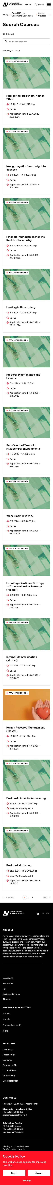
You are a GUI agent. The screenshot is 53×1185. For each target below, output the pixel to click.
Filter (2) (10, 34)
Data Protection (10, 1081)
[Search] (6, 42)
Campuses (8, 1049)
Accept (38, 1173)
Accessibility (9, 1075)
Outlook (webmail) (12, 1025)
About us (7, 999)
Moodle (6, 1019)
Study (5, 14)
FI (43, 914)
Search (41, 4)
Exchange (7, 1060)
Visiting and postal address (16, 1146)
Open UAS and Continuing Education (22, 14)
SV (47, 914)
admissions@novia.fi (13, 1132)
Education (8, 983)
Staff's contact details (14, 1149)
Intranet (6, 1013)
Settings (26, 1180)
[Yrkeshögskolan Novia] (12, 4)
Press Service (9, 1055)
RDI (4, 989)
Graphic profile (10, 1065)
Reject (14, 1173)
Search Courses (42, 14)
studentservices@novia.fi (15, 1115)
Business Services (11, 994)
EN (26, 4)
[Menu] (49, 4)
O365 (5, 1031)
